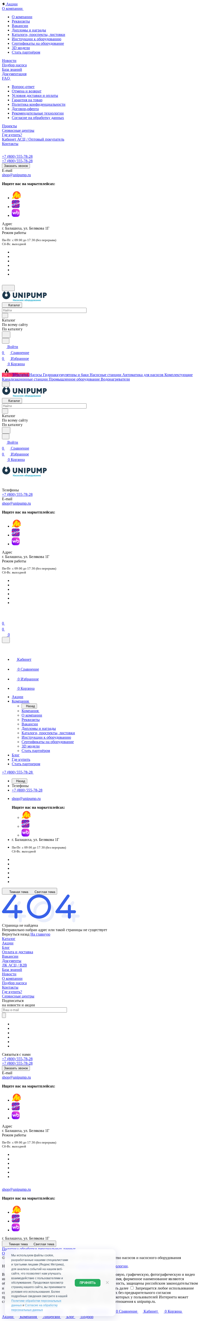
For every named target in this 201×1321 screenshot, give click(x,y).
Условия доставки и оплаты (35, 95)
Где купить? (12, 992)
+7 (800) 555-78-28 (17, 156)
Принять (88, 1283)
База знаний (12, 970)
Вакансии (20, 26)
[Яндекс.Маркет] (16, 198)
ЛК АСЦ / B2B (14, 965)
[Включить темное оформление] (8, 288)
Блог (6, 947)
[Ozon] (16, 207)
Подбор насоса (14, 983)
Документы (11, 961)
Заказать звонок (16, 166)
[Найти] (6, 334)
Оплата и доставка (17, 952)
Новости (9, 974)
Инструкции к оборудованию (36, 39)
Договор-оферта (25, 109)
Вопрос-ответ (23, 87)
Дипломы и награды (29, 30)
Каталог (8, 939)
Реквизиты (21, 21)
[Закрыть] (6, 640)
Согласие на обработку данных (38, 118)
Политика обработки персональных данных (39, 1249)
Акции (7, 943)
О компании (22, 17)
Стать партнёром (26, 52)
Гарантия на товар (27, 100)
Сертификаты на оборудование (38, 43)
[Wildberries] (16, 215)
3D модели (21, 48)
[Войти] (4, 617)
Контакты (10, 987)
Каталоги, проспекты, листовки (38, 34)
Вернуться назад (15, 934)
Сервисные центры (18, 996)
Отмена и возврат (26, 91)
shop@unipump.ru (16, 175)
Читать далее (117, 1288)
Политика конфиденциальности (38, 104)
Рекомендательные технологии (38, 113)
